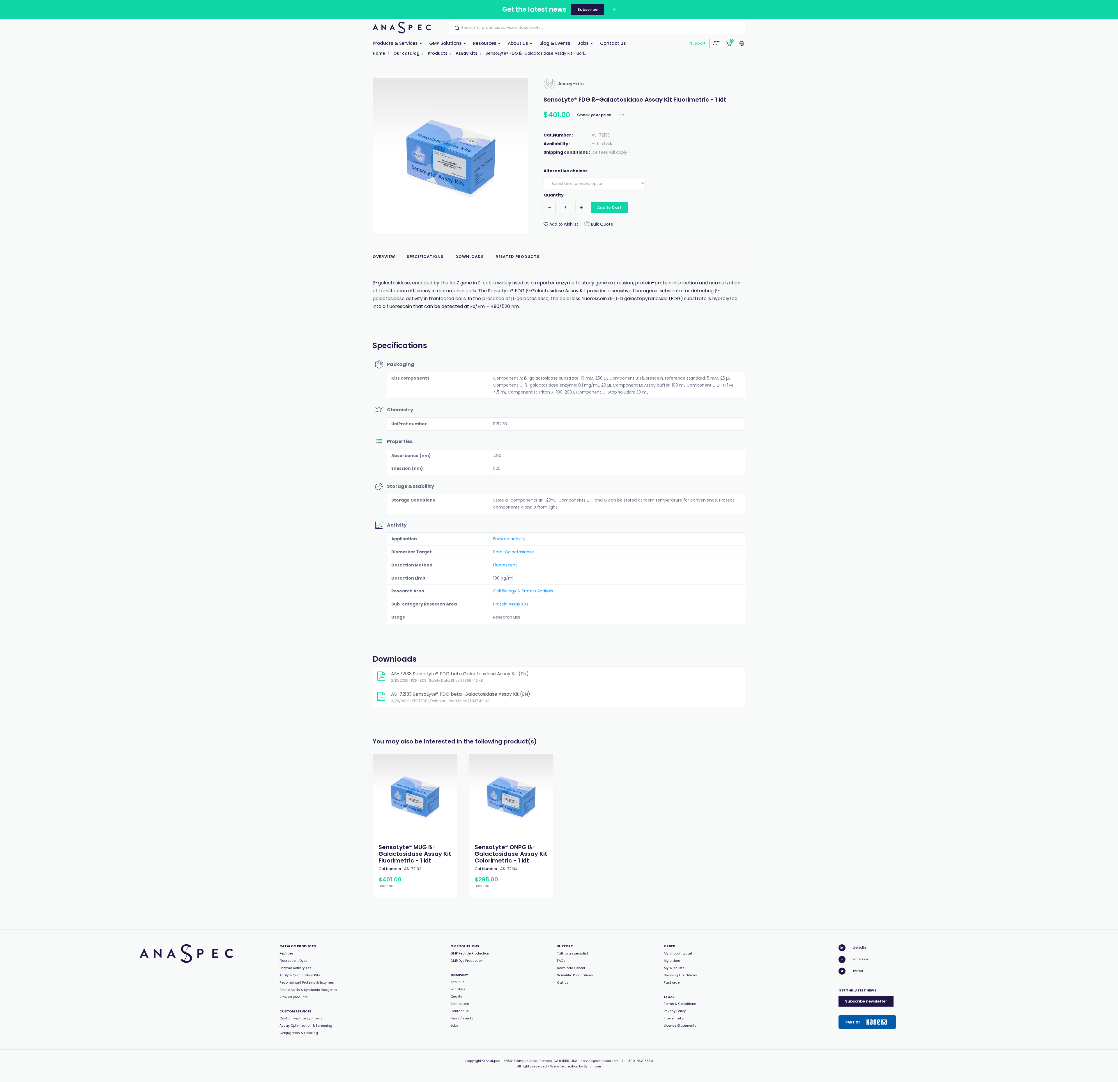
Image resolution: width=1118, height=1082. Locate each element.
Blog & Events (554, 43)
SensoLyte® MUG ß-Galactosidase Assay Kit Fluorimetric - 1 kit (414, 854)
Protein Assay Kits (510, 604)
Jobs (584, 43)
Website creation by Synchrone (575, 1066)
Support (697, 43)
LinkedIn (859, 947)
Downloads (469, 256)
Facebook (860, 959)
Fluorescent (505, 565)
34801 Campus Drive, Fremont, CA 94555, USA (540, 1060)
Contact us (613, 43)
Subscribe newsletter (866, 1001)
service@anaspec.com (600, 1060)
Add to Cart (609, 207)
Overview (384, 256)
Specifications (425, 256)
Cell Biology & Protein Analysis (523, 591)
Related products (518, 256)
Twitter (857, 970)
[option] (415, 825)
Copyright (473, 1060)
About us (518, 43)
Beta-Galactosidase (513, 552)
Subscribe (587, 9)
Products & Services (396, 43)
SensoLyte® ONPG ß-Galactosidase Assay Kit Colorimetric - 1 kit (511, 854)
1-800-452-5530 (639, 1060)
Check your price (594, 115)
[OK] (455, 28)
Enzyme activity (509, 539)
